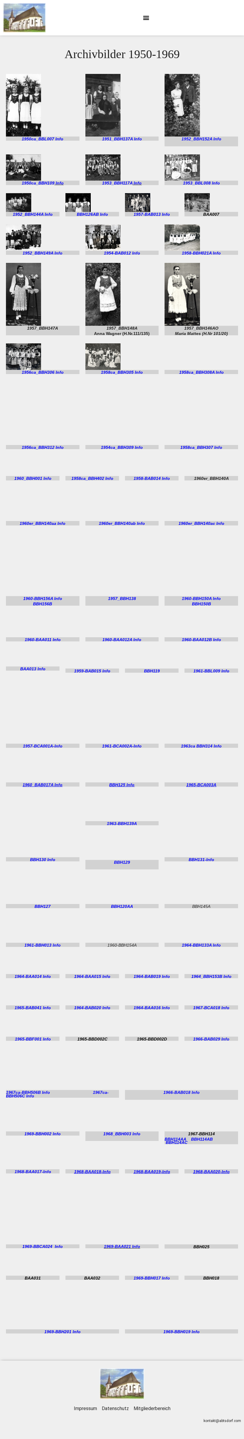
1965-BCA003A (201, 784)
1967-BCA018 (206, 1007)
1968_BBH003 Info (121, 1133)
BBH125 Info (121, 784)
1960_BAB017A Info (42, 784)
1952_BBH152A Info (201, 139)
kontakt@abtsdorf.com (222, 1421)
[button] (146, 18)
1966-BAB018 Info (181, 1092)
